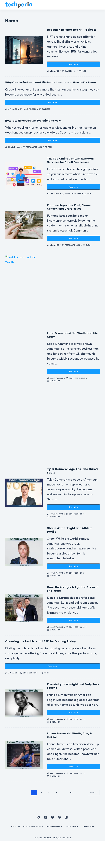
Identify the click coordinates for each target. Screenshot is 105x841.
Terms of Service (54, 826)
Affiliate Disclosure (33, 826)
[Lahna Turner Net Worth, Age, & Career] (24, 755)
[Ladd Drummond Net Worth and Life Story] (24, 357)
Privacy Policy (73, 826)
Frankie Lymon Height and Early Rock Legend (73, 686)
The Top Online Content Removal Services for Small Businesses (70, 160)
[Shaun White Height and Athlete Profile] (24, 552)
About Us (15, 826)
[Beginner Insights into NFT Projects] (24, 50)
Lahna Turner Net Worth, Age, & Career (69, 735)
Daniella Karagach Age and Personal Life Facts (73, 589)
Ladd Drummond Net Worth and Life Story (72, 335)
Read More (75, 65)
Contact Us (88, 826)
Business (46, 109)
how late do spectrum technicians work (33, 120)
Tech (50, 147)
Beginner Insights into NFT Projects (71, 30)
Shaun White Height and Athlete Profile (69, 530)
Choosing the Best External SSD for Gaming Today (40, 641)
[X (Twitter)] (45, 817)
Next (92, 793)
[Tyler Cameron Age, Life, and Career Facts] (24, 493)
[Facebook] (38, 817)
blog (83, 71)
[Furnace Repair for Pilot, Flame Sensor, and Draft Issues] (24, 225)
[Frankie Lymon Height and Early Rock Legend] (24, 703)
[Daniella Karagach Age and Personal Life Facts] (24, 608)
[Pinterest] (59, 817)
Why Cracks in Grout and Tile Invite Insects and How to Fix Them (50, 82)
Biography (55, 381)
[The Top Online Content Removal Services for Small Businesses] (24, 176)
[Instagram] (52, 817)
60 (71, 792)
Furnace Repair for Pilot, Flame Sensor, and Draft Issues (69, 207)
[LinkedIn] (66, 817)
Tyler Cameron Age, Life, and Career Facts (73, 470)
